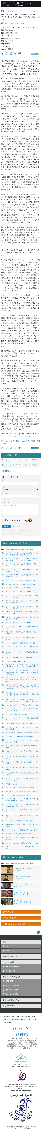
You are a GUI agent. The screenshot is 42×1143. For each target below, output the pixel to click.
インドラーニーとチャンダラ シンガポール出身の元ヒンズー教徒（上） (22, 596)
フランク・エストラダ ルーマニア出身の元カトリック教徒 (22, 838)
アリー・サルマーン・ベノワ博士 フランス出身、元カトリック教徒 (22, 709)
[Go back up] (38, 932)
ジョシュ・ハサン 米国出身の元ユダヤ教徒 (20, 788)
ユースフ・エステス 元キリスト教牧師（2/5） (21, 580)
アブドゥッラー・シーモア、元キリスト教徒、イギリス (22, 901)
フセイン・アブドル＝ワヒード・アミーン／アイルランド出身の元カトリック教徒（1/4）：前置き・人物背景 (22, 679)
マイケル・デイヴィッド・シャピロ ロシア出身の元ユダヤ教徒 (22, 728)
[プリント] (11, 53)
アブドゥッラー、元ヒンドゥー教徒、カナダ (22, 869)
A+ (37, 11)
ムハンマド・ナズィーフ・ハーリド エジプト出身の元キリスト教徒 (22, 779)
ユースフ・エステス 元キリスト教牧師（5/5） (21, 591)
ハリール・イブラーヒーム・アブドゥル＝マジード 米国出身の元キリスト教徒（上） (23, 799)
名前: (4, 480)
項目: (3, 23)
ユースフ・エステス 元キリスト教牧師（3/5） (21, 584)
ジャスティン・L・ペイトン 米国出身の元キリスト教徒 (22, 847)
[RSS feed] (27, 1028)
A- (31, 11)
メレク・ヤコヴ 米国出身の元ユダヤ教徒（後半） (22, 736)
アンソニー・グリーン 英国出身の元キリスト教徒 (22, 705)
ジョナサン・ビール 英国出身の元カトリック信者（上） (22, 810)
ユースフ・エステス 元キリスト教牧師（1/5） (21, 623)
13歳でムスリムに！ (12, 784)
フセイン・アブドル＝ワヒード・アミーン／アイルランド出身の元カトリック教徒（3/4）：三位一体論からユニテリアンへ (22, 694)
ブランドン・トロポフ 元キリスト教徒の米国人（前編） (21, 632)
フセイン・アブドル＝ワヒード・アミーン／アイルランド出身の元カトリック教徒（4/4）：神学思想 (22, 700)
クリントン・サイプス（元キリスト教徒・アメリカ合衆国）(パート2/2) (22, 575)
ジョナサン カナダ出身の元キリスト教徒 (19, 821)
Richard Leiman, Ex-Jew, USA (15, 661)
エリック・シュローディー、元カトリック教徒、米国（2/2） (22, 465)
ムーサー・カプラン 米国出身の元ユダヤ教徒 (20, 643)
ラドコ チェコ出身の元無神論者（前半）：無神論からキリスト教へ (22, 612)
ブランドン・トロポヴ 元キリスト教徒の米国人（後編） (21, 638)
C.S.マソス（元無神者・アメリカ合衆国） (19, 657)
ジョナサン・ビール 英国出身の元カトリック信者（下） (22, 816)
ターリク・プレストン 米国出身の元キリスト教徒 (22, 843)
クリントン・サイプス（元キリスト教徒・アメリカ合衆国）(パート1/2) (22, 570)
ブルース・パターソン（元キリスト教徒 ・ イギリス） (22, 565)
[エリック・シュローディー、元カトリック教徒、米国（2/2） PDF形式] (15, 53)
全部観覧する (6, 471)
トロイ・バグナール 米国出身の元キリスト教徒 (21, 830)
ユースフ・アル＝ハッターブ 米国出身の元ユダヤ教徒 (22, 653)
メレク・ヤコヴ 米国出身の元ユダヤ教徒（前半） (22, 733)
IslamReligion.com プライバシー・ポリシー (24, 1019)
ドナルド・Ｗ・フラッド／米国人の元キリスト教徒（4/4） (22, 768)
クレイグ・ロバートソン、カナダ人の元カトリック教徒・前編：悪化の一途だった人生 (22, 554)
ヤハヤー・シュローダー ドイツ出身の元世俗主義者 (22, 719)
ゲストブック (6, 1019)
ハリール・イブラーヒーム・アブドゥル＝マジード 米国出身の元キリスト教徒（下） (23, 805)
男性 (29, 23)
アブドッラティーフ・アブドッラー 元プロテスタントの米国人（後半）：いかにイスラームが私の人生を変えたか (22, 672)
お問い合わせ (7, 1022)
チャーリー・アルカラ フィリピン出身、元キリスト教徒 (22, 825)
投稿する (6, 527)
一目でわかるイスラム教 (28, 1016)
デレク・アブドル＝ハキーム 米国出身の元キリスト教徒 (22, 627)
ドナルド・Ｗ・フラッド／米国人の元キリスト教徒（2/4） (22, 757)
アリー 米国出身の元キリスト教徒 (16, 714)
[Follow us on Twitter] (21, 1028)
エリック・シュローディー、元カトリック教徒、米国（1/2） (20, 442)
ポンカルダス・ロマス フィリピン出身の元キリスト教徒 (22, 773)
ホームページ (6, 1016)
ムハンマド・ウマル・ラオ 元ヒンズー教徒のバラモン (22, 647)
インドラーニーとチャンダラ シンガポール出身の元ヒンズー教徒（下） (22, 607)
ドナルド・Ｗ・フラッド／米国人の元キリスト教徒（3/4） (22, 763)
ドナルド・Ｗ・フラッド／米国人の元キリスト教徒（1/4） (22, 752)
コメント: (5, 502)
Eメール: (5, 493)
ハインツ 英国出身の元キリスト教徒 (18, 795)
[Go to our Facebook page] (14, 1028)
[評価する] (2, 53)
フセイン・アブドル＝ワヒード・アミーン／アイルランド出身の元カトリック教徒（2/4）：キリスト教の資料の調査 (22, 686)
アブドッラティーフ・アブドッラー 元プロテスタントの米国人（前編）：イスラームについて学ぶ (22, 666)
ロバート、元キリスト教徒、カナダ (22, 877)
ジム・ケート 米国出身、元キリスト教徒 (19, 723)
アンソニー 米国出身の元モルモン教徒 (18, 834)
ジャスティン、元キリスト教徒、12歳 (22, 885)
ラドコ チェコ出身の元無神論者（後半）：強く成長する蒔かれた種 (22, 618)
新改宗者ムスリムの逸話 (17, 23)
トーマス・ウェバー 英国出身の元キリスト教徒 (21, 791)
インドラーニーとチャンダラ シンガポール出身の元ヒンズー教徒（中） (22, 601)
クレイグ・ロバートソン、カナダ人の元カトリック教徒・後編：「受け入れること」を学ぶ (22, 559)
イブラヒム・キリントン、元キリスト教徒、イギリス (22, 893)
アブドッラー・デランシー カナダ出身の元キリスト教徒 (22, 746)
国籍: (3, 487)
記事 (6, 23)
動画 (7, 863)
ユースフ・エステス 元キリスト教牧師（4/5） (21, 588)
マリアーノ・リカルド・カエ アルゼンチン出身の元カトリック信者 (22, 741)
